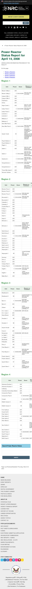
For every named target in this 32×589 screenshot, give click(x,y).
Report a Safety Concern (16, 17)
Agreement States (12, 33)
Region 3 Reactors (10, 75)
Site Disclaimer (12, 586)
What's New (9, 35)
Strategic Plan (6, 502)
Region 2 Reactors (10, 73)
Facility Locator (23, 33)
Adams (3, 484)
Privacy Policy (20, 584)
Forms (3, 530)
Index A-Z (17, 37)
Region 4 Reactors (10, 77)
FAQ (5, 33)
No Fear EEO (23, 579)
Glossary (4, 551)
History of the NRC (7, 511)
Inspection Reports (7, 542)
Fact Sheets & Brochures (9, 528)
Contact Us (23, 35)
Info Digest (4, 526)
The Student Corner (8, 491)
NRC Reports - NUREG (8, 537)
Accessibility (12, 584)
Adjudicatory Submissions (9, 535)
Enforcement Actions (8, 547)
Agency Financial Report (9, 506)
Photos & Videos (6, 493)
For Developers (6, 496)
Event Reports (6, 482)
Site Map (22, 582)
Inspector (13, 582)
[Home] (14, 8)
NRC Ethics (4, 515)
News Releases (6, 480)
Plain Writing (5, 544)
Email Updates (10, 37)
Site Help (16, 35)
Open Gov (4, 487)
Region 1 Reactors (10, 72)
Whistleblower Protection (12, 579)
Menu (27, 8)
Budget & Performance (8, 504)
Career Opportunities (8, 513)
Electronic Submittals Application (12, 533)
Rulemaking (5, 549)
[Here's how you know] (16, 2)
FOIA (24, 577)
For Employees (21, 586)
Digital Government (7, 489)
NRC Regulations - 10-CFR (9, 540)
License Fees (5, 508)
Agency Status (5, 518)
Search (26, 23)
